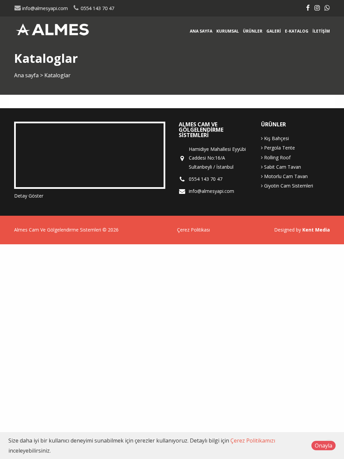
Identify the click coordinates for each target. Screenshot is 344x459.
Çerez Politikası (193, 229)
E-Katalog (296, 31)
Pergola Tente (279, 147)
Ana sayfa (201, 31)
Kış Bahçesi (276, 138)
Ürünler (252, 31)
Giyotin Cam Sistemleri (288, 185)
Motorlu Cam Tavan (285, 176)
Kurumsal (227, 31)
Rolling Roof (277, 157)
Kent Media (316, 229)
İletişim (321, 31)
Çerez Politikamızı (252, 440)
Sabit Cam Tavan (282, 167)
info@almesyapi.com (44, 8)
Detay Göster (28, 196)
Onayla (323, 445)
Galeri (273, 31)
